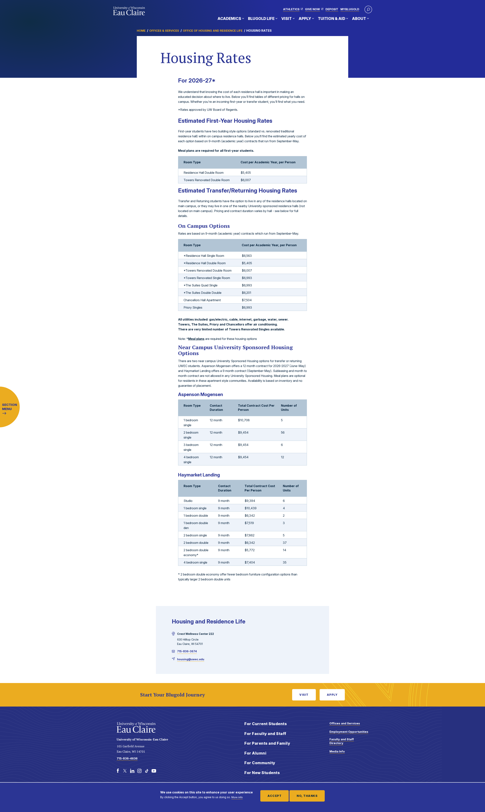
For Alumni (255, 753)
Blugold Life (261, 18)
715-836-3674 (187, 651)
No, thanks (307, 796)
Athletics (291, 9)
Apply (305, 18)
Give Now (312, 9)
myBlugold (349, 9)
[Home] (129, 11)
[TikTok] (146, 770)
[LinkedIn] (132, 770)
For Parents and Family (267, 743)
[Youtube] (153, 770)
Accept (275, 796)
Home (141, 30)
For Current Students (265, 724)
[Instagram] (139, 770)
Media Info (337, 751)
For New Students (262, 772)
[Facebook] (117, 770)
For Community (259, 763)
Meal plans (196, 339)
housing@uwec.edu (190, 659)
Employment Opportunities (348, 731)
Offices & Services (164, 30)
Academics (229, 18)
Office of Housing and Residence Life (212, 30)
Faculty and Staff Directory (341, 741)
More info (237, 797)
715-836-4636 (127, 758)
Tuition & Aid (331, 18)
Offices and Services (344, 723)
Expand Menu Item (243, 18)
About (359, 18)
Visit (286, 18)
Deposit (331, 9)
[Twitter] (125, 770)
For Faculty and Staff (265, 733)
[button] (368, 9)
